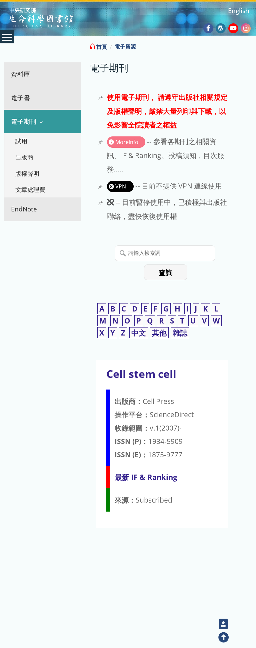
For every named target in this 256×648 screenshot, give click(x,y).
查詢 (166, 272)
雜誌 (180, 333)
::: (250, 45)
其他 (159, 333)
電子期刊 (23, 121)
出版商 (24, 157)
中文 (138, 333)
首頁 (101, 46)
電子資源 (125, 46)
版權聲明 (27, 173)
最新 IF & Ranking (146, 477)
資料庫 (20, 73)
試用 (21, 141)
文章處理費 (30, 189)
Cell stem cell (141, 374)
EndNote (24, 208)
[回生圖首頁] (49, 18)
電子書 (20, 97)
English (238, 10)
